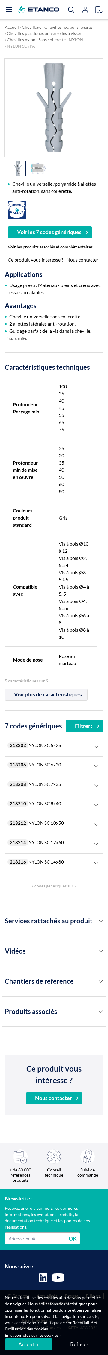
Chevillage (31, 27)
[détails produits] (101, 921)
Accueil (12, 27)
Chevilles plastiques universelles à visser (44, 33)
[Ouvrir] (9, 9)
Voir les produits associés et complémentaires (50, 246)
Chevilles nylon (21, 39)
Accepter (28, 1344)
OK (73, 1238)
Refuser (79, 1344)
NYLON (76, 39)
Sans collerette (52, 39)
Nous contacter (82, 259)
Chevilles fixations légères (68, 27)
